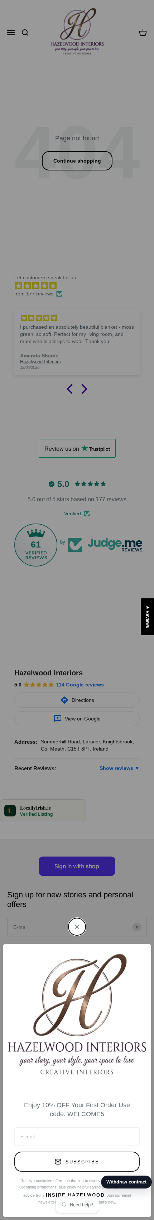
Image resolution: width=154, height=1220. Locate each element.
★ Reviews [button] (147, 616)
